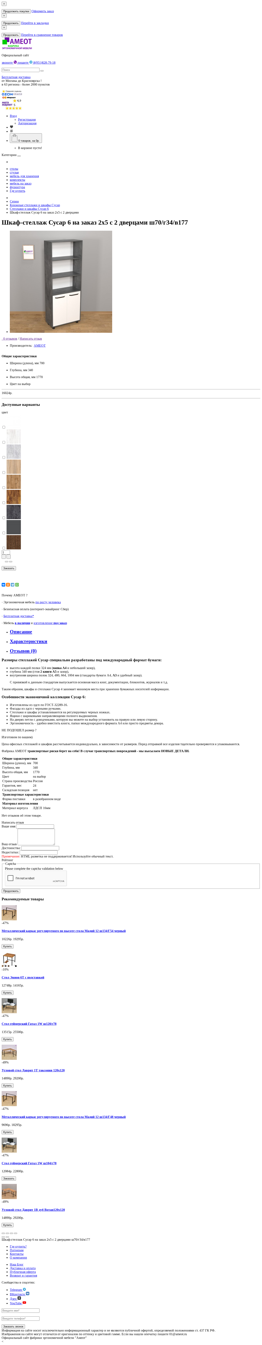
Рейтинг (7, 860)
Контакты (17, 1254)
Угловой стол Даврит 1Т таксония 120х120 (33, 1070)
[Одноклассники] (8, 585)
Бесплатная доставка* (18, 616)
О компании (18, 1257)
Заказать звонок (13, 1326)
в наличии (22, 623)
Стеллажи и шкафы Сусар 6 (29, 208)
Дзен (13, 1298)
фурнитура (17, 187)
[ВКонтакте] (3, 585)
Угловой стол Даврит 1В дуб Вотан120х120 (33, 1209)
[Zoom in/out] (15, 1233)
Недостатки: (10, 852)
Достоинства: (11, 848)
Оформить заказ (43, 11)
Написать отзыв (31, 338)
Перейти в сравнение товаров (42, 35)
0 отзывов (9, 338)
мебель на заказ (20, 183)
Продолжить (11, 23)
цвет (5, 412)
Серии (14, 201)
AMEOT (40, 345)
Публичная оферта (23, 1272)
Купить (7, 946)
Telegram (16, 1290)
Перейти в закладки (35, 23)
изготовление (50, 623)
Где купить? (18, 1246)
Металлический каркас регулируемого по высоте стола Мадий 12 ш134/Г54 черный (64, 931)
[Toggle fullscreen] (11, 1233)
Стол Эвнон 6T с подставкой (23, 977)
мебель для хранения (24, 176)
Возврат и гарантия (23, 1275)
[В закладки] (6, 561)
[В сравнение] (10, 561)
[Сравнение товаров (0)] (11, 131)
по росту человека (48, 602)
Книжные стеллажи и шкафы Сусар (35, 205)
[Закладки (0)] (11, 127)
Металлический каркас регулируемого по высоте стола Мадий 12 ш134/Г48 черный (64, 1117)
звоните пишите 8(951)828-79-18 (28, 62)
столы (14, 168)
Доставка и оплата (23, 1268)
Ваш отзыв (9, 844)
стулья (14, 172)
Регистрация (27, 119)
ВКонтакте (18, 1294)
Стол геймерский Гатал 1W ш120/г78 (29, 1023)
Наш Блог (17, 1264)
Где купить (17, 191)
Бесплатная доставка (16, 77)
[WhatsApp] (17, 585)
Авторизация (27, 123)
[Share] (7, 1233)
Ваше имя (8, 826)
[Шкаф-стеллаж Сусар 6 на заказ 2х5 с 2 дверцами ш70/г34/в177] (61, 331)
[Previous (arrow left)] (3, 1237)
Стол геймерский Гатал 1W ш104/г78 (29, 1163)
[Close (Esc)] (3, 1233)
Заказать (8, 568)
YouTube (16, 1303)
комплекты (17, 179)
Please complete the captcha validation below (34, 868)
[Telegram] (12, 585)
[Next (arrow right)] (7, 1237)
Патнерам (17, 1250)
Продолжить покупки (16, 11)
